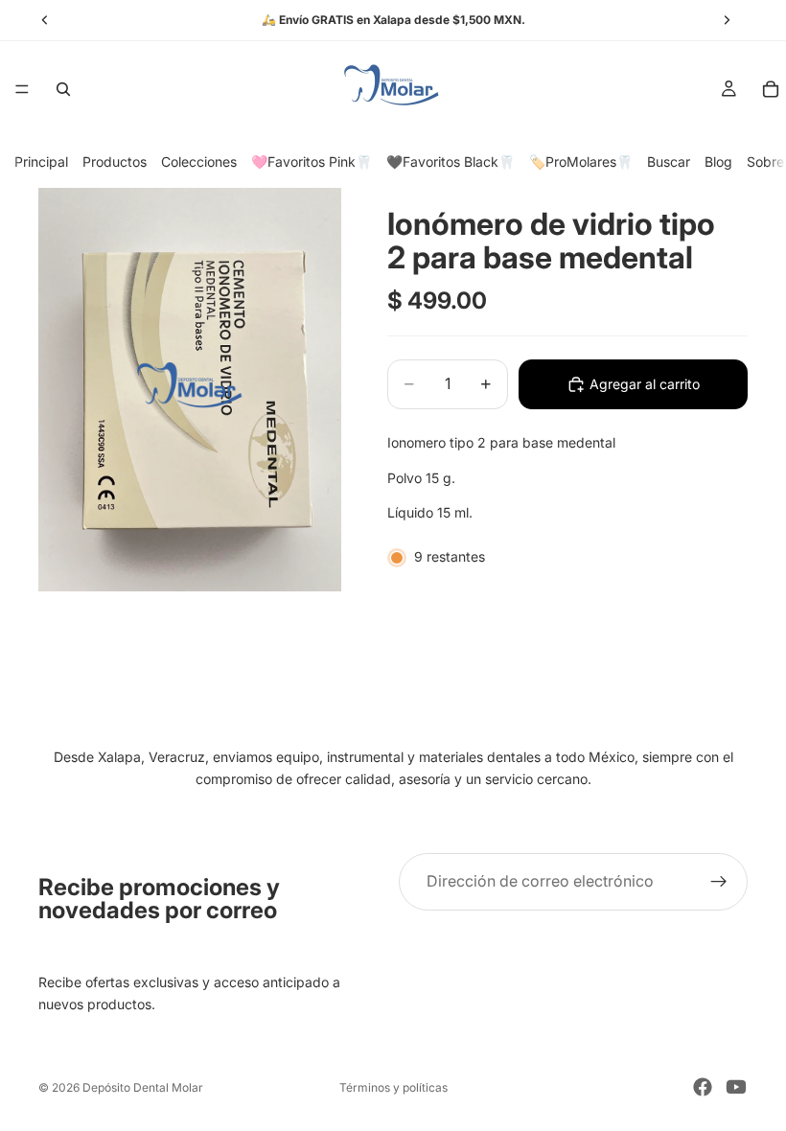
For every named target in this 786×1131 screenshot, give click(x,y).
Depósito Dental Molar (142, 1087)
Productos (114, 161)
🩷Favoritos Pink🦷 (311, 161)
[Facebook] (702, 1086)
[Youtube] (736, 1086)
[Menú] (22, 89)
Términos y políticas (393, 1087)
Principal (41, 161)
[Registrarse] (719, 882)
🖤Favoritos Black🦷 (450, 161)
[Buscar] (63, 89)
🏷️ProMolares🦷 (581, 161)
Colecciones (199, 161)
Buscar (668, 161)
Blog (718, 161)
